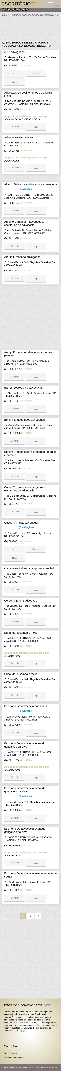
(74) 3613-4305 (12, 810)
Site (14, 74)
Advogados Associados (18, 137)
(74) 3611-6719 (11, 150)
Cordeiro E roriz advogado (20, 600)
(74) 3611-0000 (12, 581)
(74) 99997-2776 (12, 65)
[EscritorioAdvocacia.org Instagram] (7, 1033)
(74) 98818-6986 (12, 203)
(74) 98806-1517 (12, 270)
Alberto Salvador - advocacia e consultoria (30, 184)
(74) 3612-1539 (12, 433)
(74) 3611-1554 (11, 760)
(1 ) (25, 189)
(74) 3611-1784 (11, 504)
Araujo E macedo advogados (22, 257)
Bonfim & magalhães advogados (24, 419)
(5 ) (26, 527)
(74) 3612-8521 (12, 401)
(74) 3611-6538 (11, 109)
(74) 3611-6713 (11, 646)
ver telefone (26, 65)
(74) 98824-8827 (12, 541)
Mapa (14, 82)
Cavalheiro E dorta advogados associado (30, 568)
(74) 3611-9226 (11, 238)
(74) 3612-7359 (12, 724)
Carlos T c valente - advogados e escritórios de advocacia (25, 489)
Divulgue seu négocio (13, 1057)
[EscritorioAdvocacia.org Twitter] (6, 1033)
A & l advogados (14, 52)
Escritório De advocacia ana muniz (26, 706)
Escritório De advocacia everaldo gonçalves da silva (24, 745)
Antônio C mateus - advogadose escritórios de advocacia (24, 223)
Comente (36, 73)
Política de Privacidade (49, 1067)
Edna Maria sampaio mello (21, 632)
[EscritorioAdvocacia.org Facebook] (4, 1033)
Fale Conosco (10, 1053)
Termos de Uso (33, 1067)
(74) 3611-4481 (11, 890)
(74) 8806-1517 (12, 369)
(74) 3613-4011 (11, 614)
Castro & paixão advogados (21, 522)
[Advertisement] (31, 27)
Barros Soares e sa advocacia (23, 387)
